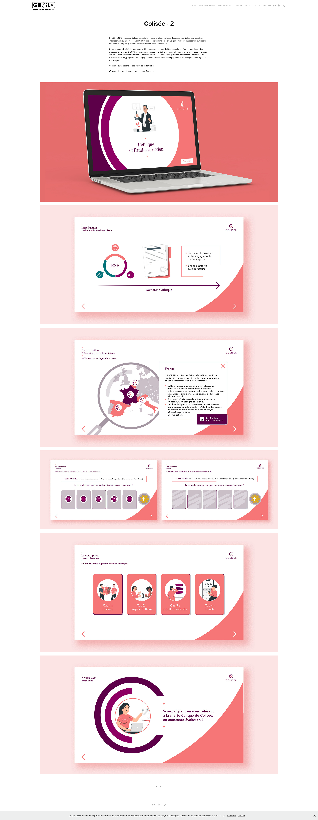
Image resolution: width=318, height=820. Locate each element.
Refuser (241, 815)
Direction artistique (207, 5)
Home (194, 5)
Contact (256, 5)
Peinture (267, 5)
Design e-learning (225, 5)
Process (239, 5)
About (247, 5)
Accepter (231, 815)
